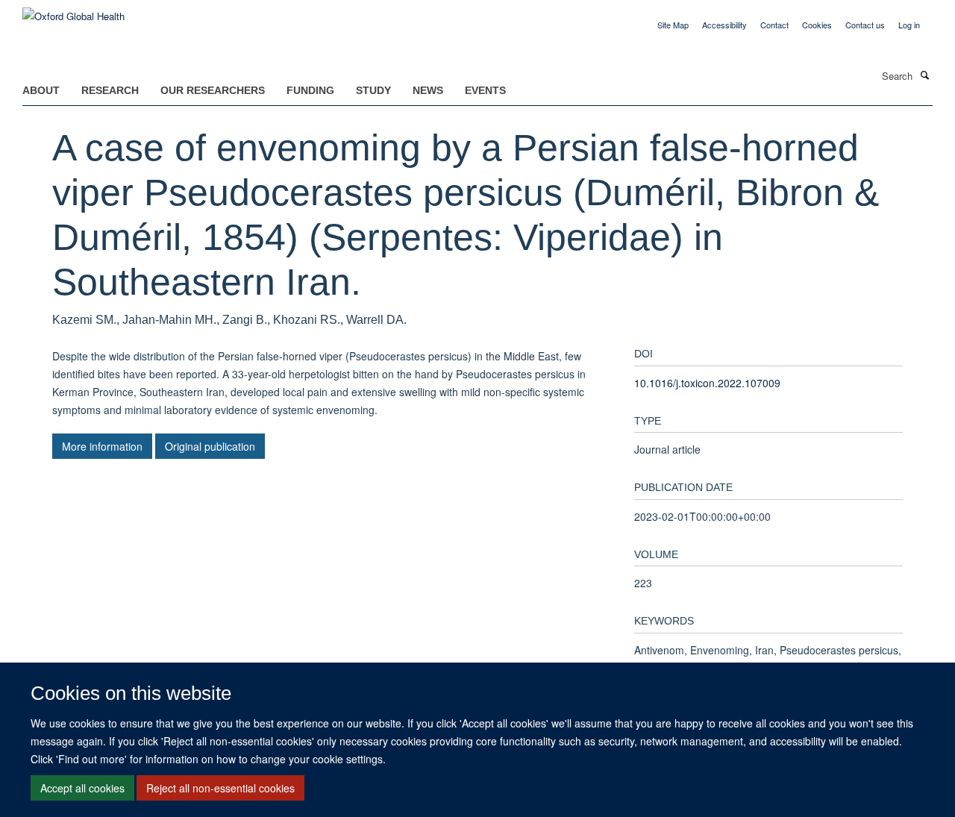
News (428, 90)
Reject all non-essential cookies (220, 787)
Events (485, 90)
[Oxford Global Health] (73, 11)
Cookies (817, 25)
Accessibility (724, 25)
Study (373, 90)
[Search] (924, 74)
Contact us (865, 25)
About (41, 90)
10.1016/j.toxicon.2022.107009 (707, 382)
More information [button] (102, 446)
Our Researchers (212, 90)
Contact (774, 25)
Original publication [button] (210, 446)
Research (110, 90)
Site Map (673, 25)
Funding (310, 90)
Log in (909, 25)
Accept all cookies (82, 787)
